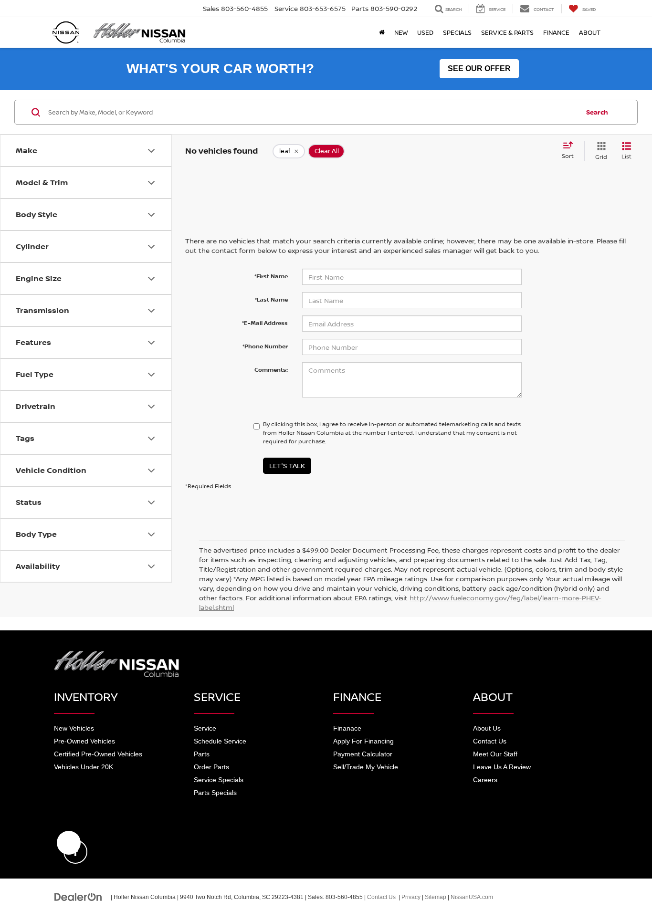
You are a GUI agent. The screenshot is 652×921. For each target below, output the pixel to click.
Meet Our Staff (495, 754)
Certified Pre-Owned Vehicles (98, 754)
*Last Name (271, 299)
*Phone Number (265, 346)
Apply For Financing (363, 741)
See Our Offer (479, 68)
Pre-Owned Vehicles (84, 741)
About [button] (589, 32)
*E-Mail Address (265, 323)
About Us (487, 728)
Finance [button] (556, 32)
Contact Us (489, 741)
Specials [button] (457, 32)
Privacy (411, 897)
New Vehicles (74, 728)
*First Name (271, 276)
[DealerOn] (78, 896)
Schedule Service (220, 741)
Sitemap (435, 897)
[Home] (381, 32)
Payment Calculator (362, 754)
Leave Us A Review (502, 767)
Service (205, 728)
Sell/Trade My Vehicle (365, 767)
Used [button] (425, 32)
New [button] (401, 32)
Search (597, 112)
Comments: (271, 370)
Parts (202, 754)
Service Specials (218, 780)
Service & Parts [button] (507, 32)
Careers (485, 780)
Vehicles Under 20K (83, 767)
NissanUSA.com (472, 897)
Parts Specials (215, 792)
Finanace (347, 728)
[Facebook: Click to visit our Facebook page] (69, 843)
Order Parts (211, 767)
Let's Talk (287, 465)
